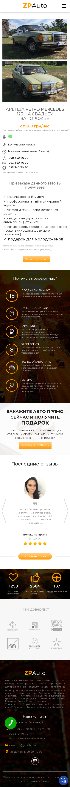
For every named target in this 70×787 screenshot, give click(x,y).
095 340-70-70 (18, 733)
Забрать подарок (36, 259)
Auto (35, 5)
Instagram (35, 761)
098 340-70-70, (19, 728)
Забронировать (35, 445)
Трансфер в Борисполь (21, 704)
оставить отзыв (35, 556)
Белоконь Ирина (35, 534)
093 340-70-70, (41, 728)
